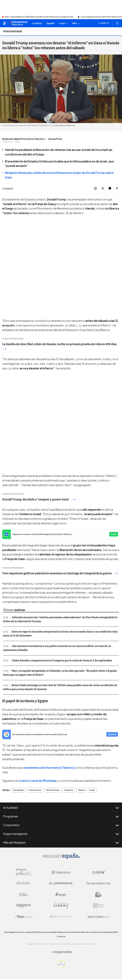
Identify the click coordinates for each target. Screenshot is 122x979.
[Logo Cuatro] (98, 872)
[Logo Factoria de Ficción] (98, 883)
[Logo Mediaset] (61, 858)
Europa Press (55, 139)
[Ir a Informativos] (19, 23)
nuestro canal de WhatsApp (38, 780)
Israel (92, 790)
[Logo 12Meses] (98, 905)
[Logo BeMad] (98, 894)
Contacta (61, 936)
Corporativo (11, 825)
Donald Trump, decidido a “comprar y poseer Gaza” (35, 499)
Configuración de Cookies (67, 932)
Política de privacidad (45, 932)
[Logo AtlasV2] (23, 916)
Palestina (68, 790)
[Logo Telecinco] (61, 872)
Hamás (81, 790)
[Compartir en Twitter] (102, 188)
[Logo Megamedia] (63, 952)
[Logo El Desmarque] (60, 883)
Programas (10, 816)
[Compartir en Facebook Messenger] (110, 188)
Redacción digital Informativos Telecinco (23, 139)
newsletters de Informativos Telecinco (50, 767)
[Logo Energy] (61, 894)
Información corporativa (25, 932)
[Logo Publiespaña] (61, 917)
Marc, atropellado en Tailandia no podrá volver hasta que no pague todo (39, 17)
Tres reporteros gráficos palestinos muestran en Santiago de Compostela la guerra (57, 573)
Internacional (12, 31)
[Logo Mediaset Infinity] (23, 872)
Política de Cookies (87, 932)
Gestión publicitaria (105, 932)
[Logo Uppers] (23, 906)
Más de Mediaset (14, 842)
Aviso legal (9, 932)
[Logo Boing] (23, 894)
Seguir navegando (15, 833)
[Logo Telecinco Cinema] (61, 905)
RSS (116, 932)
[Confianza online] (61, 967)
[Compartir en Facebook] (117, 188)
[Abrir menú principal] (117, 23)
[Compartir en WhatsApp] (95, 188)
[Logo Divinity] (23, 883)
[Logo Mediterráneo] (98, 916)
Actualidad (18, 790)
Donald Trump (52, 790)
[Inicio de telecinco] (4, 23)
